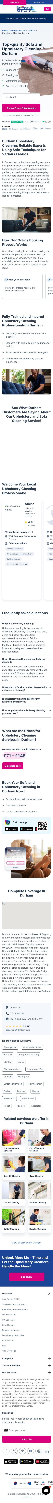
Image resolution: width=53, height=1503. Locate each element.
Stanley (7, 1062)
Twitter (14, 1451)
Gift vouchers (8, 1320)
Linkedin (47, 1451)
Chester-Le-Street (32, 1047)
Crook (21, 1062)
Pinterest (22, 1451)
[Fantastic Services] (26, 8)
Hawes (35, 1091)
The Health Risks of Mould (14, 1304)
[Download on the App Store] (11, 829)
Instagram (38, 1451)
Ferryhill (8, 1054)
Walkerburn (9, 1098)
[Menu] (4, 9)
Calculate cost (12, 765)
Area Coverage (9, 1351)
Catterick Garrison (13, 1083)
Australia (24, 1483)
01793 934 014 (17, 1013)
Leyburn (21, 1091)
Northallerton (35, 1083)
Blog (4, 1345)
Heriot (7, 1105)
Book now (26, 1276)
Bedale (7, 1091)
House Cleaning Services (13, 30)
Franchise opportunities (13, 1335)
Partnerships (8, 1340)
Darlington (23, 1076)
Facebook (6, 1451)
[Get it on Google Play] (26, 829)
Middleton (36, 1105)
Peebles (21, 1105)
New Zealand (38, 1483)
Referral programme (11, 1330)
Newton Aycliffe (35, 1069)
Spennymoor (10, 1047)
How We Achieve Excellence (15, 1309)
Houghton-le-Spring (29, 1054)
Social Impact (8, 1325)
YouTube (30, 1451)
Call (47, 9)
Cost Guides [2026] (11, 1299)
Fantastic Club (8, 1314)
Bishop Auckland (12, 1069)
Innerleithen (28, 1098)
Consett (8, 1076)
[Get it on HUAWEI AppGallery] (42, 1461)
